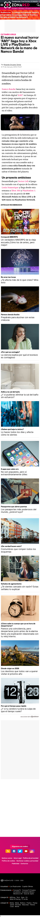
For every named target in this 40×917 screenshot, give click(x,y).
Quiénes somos (7, 858)
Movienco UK (18, 894)
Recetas (18, 905)
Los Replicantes (15, 886)
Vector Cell (23, 181)
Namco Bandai (9, 89)
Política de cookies (8, 861)
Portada (14, 8)
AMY (20, 95)
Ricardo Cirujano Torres (12, 65)
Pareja (35, 903)
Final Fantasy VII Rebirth (29, 1)
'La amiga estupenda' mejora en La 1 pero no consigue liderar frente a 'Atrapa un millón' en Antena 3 (19, 14)
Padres (29, 903)
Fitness (32, 905)
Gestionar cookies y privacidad (27, 861)
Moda (17, 903)
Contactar (24, 863)
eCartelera (17, 892)
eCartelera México (28, 892)
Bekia (12, 903)
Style (22, 897)
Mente (17, 906)
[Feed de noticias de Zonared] (8, 851)
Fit (26, 897)
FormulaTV (17, 890)
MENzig (12, 897)
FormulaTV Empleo (29, 890)
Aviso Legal (18, 858)
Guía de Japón (29, 894)
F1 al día (25, 899)
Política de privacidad (30, 858)
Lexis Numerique (10, 187)
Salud (12, 905)
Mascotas (25, 905)
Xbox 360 (15, 190)
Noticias (21, 8)
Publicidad (15, 863)
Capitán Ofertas (27, 886)
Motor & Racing (15, 899)
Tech (18, 897)
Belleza (22, 903)
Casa (12, 906)
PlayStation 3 (28, 190)
